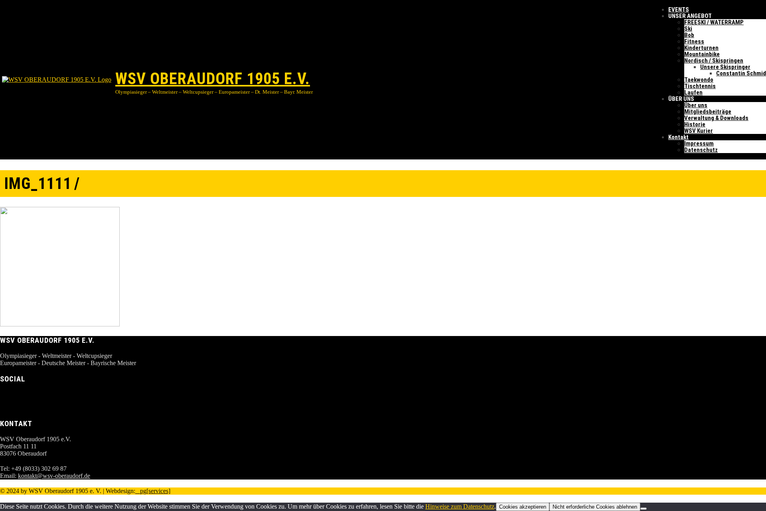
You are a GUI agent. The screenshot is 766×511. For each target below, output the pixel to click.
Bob (689, 35)
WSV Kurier (698, 130)
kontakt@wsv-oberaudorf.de (54, 475)
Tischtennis (700, 86)
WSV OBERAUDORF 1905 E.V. (212, 78)
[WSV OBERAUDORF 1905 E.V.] (57, 79)
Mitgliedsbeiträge (707, 111)
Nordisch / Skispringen (713, 60)
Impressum (699, 143)
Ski (688, 28)
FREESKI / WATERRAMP (714, 22)
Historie (694, 124)
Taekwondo (698, 79)
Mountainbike (702, 54)
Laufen (693, 92)
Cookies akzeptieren (522, 507)
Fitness (694, 41)
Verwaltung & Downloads (716, 118)
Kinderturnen (701, 47)
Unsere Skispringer (725, 67)
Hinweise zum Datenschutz (459, 506)
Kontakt (678, 137)
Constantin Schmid (741, 73)
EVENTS (678, 9)
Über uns (695, 105)
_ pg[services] (152, 490)
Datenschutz (701, 149)
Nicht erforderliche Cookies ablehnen (595, 507)
